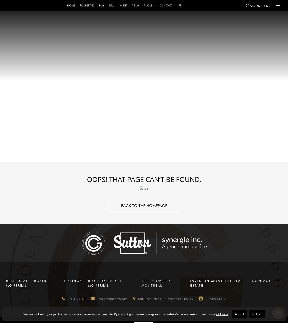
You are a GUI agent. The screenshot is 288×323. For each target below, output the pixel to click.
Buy (101, 5)
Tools (148, 5)
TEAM (135, 5)
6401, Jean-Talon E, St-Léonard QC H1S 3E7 (165, 299)
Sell (111, 5)
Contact (166, 5)
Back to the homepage (144, 205)
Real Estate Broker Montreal (26, 283)
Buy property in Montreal (105, 283)
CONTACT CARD (215, 299)
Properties (87, 5)
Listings (73, 281)
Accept (239, 314)
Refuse (257, 314)
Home (71, 5)
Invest (123, 5)
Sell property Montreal (156, 283)
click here (222, 314)
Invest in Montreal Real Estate (216, 283)
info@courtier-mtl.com (112, 299)
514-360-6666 (259, 6)
